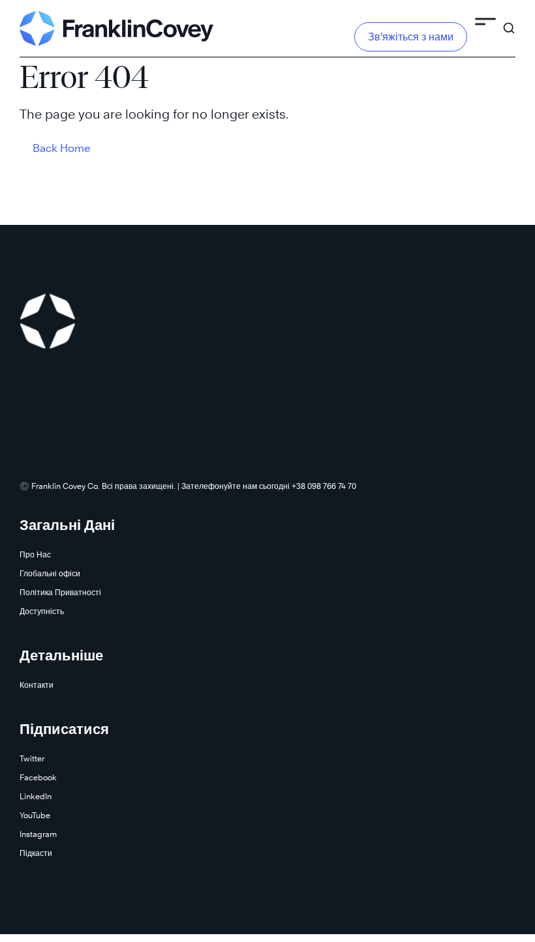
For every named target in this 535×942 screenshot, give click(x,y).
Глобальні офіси (50, 573)
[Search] (508, 22)
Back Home (62, 148)
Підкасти (36, 853)
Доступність (42, 611)
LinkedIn (36, 796)
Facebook (38, 777)
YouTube (35, 815)
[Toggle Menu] (485, 24)
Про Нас (35, 554)
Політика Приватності (60, 592)
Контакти (37, 685)
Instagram (38, 834)
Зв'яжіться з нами (410, 37)
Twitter (32, 758)
